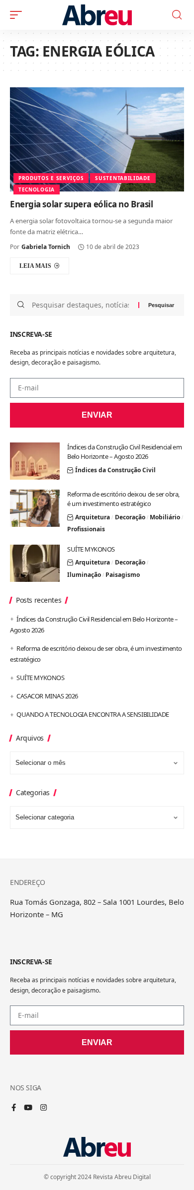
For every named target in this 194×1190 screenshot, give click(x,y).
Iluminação (84, 574)
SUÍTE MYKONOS (91, 549)
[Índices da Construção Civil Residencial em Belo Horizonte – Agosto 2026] (35, 461)
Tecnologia (36, 189)
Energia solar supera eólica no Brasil (81, 204)
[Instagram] (43, 1108)
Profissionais (86, 529)
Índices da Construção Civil (115, 470)
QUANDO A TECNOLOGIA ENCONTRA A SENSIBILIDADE (92, 714)
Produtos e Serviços (51, 178)
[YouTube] (28, 1108)
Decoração (130, 517)
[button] (18, 15)
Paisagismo (122, 574)
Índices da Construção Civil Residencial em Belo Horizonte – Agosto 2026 (124, 451)
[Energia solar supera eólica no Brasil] (97, 139)
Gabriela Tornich (45, 247)
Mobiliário (165, 517)
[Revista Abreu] (97, 15)
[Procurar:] (81, 305)
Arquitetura (92, 517)
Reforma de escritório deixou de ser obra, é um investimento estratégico (123, 499)
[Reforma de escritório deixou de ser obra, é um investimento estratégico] (35, 508)
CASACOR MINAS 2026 (47, 695)
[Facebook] (13, 1108)
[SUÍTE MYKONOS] (35, 563)
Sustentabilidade (122, 178)
